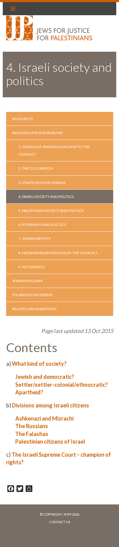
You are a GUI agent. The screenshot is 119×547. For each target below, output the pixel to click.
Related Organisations (34, 308)
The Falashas (31, 434)
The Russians (31, 426)
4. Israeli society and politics (46, 196)
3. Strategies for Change (42, 182)
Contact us (59, 522)
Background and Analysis (37, 132)
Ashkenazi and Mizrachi (44, 418)
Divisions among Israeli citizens (50, 405)
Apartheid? (29, 392)
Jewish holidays (27, 281)
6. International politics (42, 224)
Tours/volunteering (32, 295)
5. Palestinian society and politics (50, 210)
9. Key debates (31, 267)
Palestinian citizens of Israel (50, 441)
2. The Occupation (35, 168)
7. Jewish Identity (34, 238)
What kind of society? (39, 363)
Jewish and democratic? (44, 376)
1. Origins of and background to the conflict (54, 150)
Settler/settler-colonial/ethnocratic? (61, 384)
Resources (22, 118)
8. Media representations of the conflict (58, 253)
